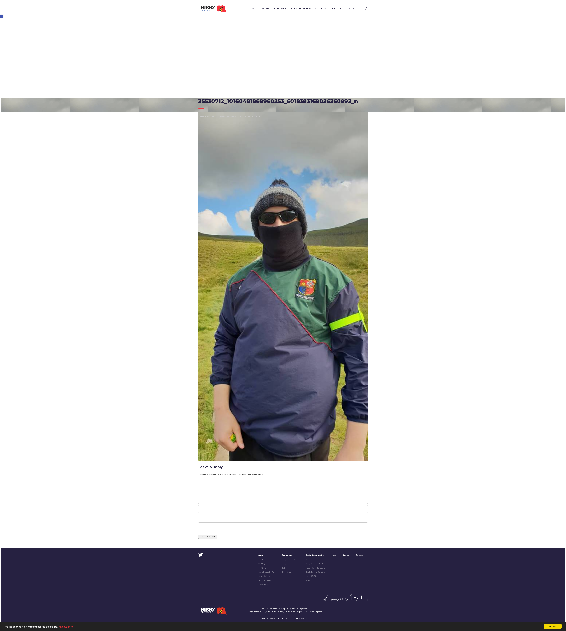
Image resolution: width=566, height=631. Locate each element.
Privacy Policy (287, 618)
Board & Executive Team (267, 572)
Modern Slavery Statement (315, 568)
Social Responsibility (303, 8)
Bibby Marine (287, 564)
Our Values (262, 568)
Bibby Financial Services (290, 560)
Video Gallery (263, 584)
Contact (351, 8)
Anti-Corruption (311, 580)
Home (253, 8)
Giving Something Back (314, 564)
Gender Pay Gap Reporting (315, 572)
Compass (309, 560)
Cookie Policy (275, 618)
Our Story (261, 564)
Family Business (264, 576)
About (265, 8)
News (324, 8)
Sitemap (264, 618)
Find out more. (65, 626)
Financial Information (266, 580)
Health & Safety (311, 576)
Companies (280, 8)
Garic (284, 568)
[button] (1, 16)
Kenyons (305, 618)
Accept (552, 626)
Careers (337, 8)
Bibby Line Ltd (287, 572)
